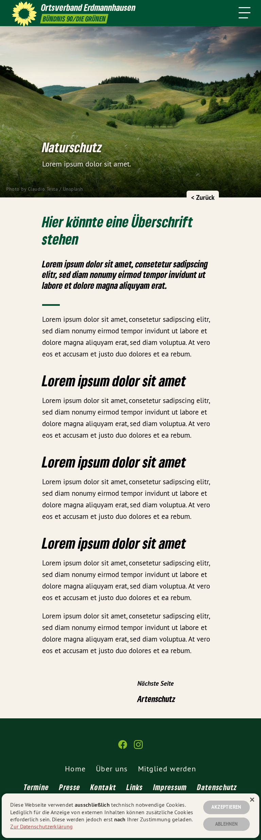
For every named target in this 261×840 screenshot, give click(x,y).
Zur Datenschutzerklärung (41, 826)
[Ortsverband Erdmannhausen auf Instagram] (138, 747)
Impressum (170, 787)
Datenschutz (217, 787)
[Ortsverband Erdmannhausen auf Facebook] (122, 747)
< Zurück (202, 197)
